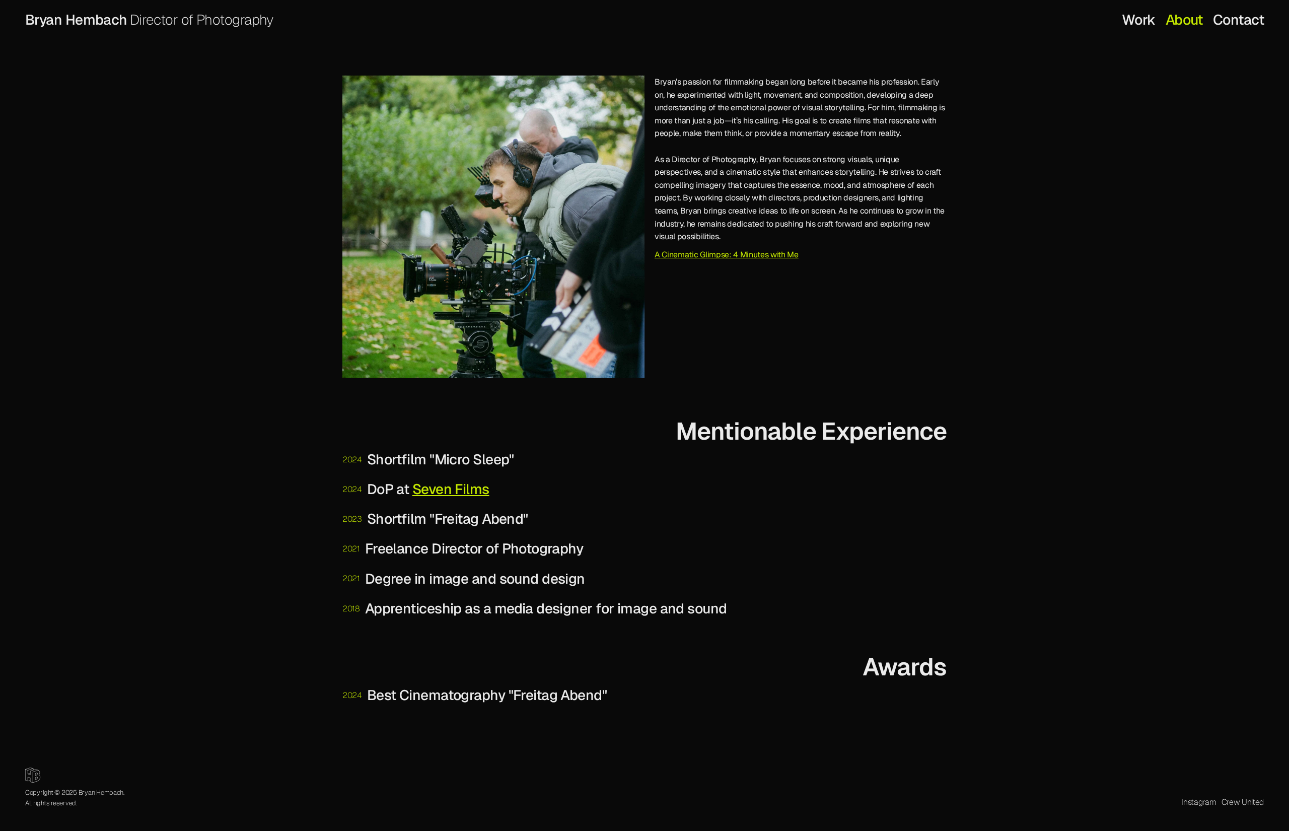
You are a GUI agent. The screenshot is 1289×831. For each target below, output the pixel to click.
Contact (1238, 20)
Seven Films (450, 489)
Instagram (1198, 802)
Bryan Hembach (76, 20)
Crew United (1243, 802)
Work (1139, 20)
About (1184, 20)
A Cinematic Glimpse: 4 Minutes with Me (727, 254)
